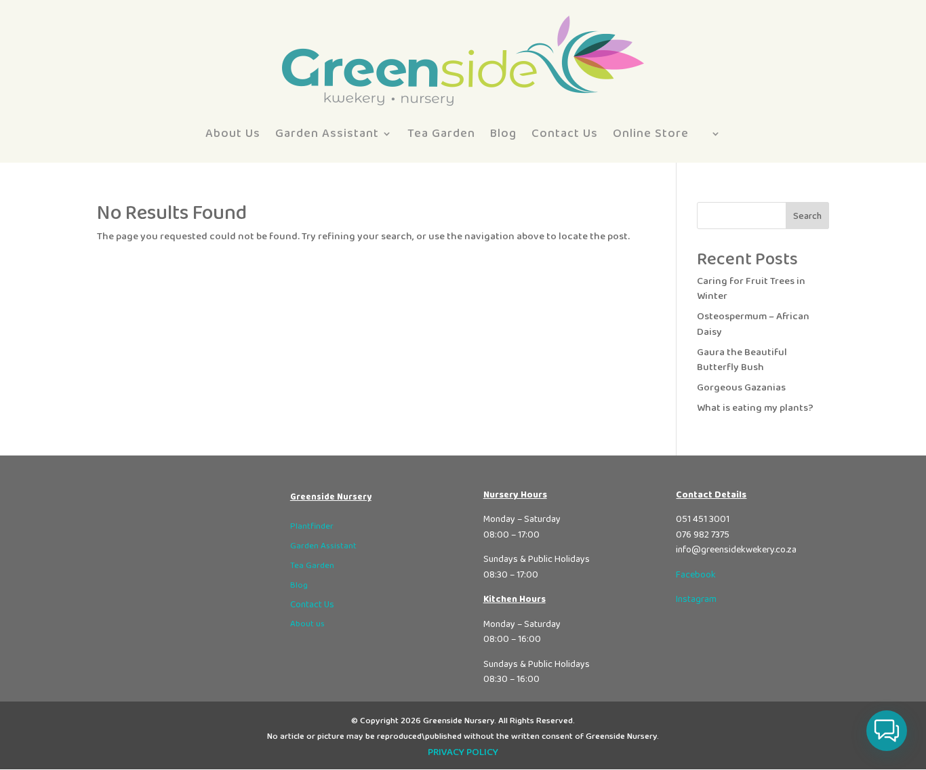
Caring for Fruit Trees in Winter (751, 289)
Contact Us (564, 133)
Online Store (651, 133)
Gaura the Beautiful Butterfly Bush (742, 360)
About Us (232, 133)
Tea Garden (441, 133)
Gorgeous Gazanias (741, 388)
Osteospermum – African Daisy (753, 324)
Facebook (696, 574)
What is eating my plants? (755, 408)
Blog (503, 133)
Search (807, 216)
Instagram (696, 599)
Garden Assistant (327, 133)
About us (307, 624)
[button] (886, 730)
